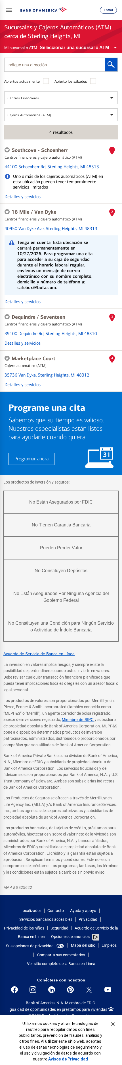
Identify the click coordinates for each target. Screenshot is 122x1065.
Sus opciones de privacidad (30, 946)
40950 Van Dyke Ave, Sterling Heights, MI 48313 (51, 228)
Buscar (111, 64)
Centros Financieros (23, 98)
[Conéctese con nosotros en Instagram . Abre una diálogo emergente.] (33, 989)
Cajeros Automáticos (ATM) (29, 115)
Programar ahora (31, 459)
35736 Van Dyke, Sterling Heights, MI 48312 (47, 375)
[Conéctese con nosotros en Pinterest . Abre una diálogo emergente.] (70, 989)
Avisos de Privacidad (68, 1059)
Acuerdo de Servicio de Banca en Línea (39, 653)
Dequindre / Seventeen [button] (38, 317)
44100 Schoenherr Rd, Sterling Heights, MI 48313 (52, 166)
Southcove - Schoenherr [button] (40, 150)
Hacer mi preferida (7, 149)
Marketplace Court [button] (33, 358)
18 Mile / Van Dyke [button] (34, 212)
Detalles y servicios (23, 196)
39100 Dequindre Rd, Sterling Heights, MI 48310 (51, 333)
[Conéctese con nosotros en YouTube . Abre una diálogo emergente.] (107, 989)
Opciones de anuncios (71, 936)
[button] (9, 10)
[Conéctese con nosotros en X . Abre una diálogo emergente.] (89, 989)
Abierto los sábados (70, 81)
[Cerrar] (113, 1024)
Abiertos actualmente (22, 81)
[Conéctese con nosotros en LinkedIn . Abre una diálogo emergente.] (51, 989)
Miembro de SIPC (78, 719)
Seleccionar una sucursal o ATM (74, 47)
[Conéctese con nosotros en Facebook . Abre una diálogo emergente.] (14, 989)
